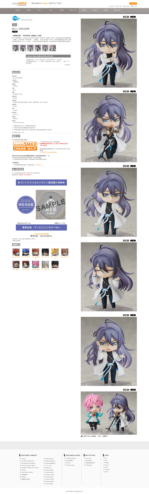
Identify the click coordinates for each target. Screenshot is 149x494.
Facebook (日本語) (49, 470)
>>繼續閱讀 (67, 64)
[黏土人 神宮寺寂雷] (109, 86)
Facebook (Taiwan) (49, 476)
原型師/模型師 (24, 474)
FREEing (107, 462)
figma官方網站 (89, 460)
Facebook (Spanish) (49, 481)
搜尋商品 (112, 6)
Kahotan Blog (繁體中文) (50, 463)
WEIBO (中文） (48, 467)
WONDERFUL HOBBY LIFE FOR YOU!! (30, 467)
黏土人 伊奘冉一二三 (55, 257)
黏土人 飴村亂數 (26, 41)
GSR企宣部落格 (69, 460)
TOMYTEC (107, 469)
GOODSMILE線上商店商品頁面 (49, 152)
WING (106, 467)
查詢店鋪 (127, 6)
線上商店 (120, 6)
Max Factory (88, 458)
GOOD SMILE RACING (71, 458)
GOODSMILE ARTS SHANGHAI (28, 463)
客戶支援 (135, 6)
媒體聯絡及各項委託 (25, 479)
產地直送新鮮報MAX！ (90, 462)
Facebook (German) (49, 479)
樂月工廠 (23, 470)
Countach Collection (70, 465)
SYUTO (106, 471)
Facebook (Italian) (49, 483)
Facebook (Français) (49, 474)
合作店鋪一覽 (38, 164)
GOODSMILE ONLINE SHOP (27, 460)
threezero (107, 465)
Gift (106, 458)
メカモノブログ (48, 465)
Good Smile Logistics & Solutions (28, 465)
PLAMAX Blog (89, 465)
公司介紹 (23, 458)
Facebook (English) (49, 472)
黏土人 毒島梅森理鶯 (35, 257)
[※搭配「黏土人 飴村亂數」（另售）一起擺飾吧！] (109, 433)
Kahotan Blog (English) (50, 460)
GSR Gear (68, 462)
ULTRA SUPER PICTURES (27, 472)
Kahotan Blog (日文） (49, 458)
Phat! (106, 460)
